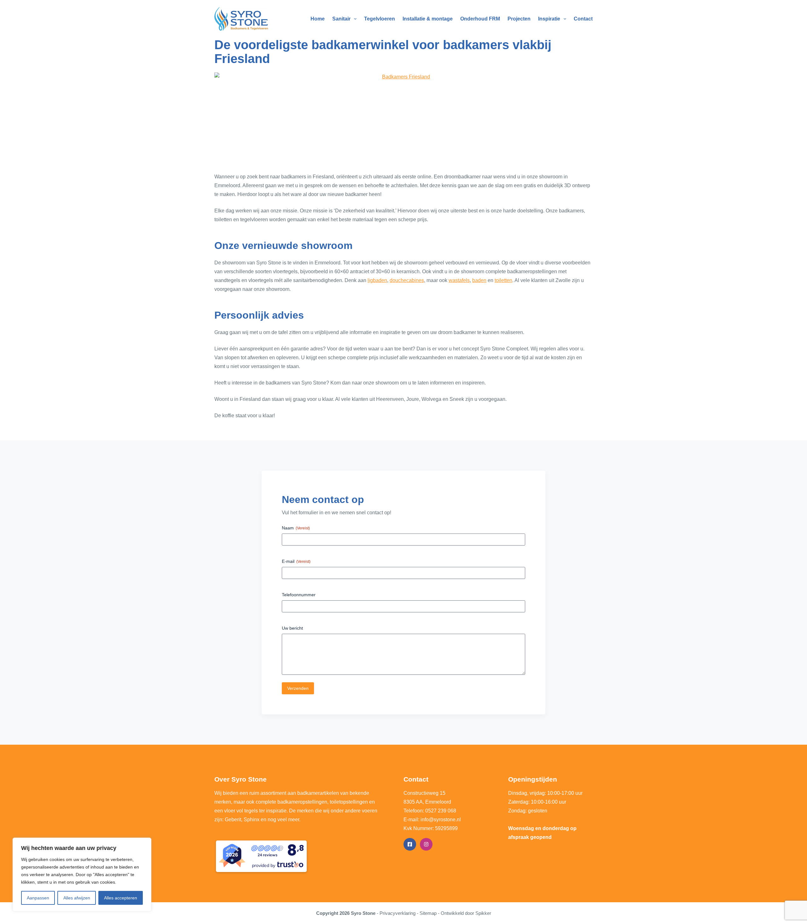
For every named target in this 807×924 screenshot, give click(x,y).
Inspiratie (549, 18)
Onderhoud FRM (480, 18)
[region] (82, 874)
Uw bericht (292, 628)
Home (318, 18)
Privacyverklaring (397, 913)
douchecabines (407, 280)
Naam (296, 527)
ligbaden (377, 280)
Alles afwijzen (76, 897)
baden (479, 280)
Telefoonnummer (299, 594)
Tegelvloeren (379, 18)
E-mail (296, 561)
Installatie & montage (428, 18)
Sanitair (341, 18)
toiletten (503, 280)
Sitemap (428, 913)
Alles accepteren (120, 897)
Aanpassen (38, 897)
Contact (583, 18)
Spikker (483, 913)
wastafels (459, 280)
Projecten (519, 18)
